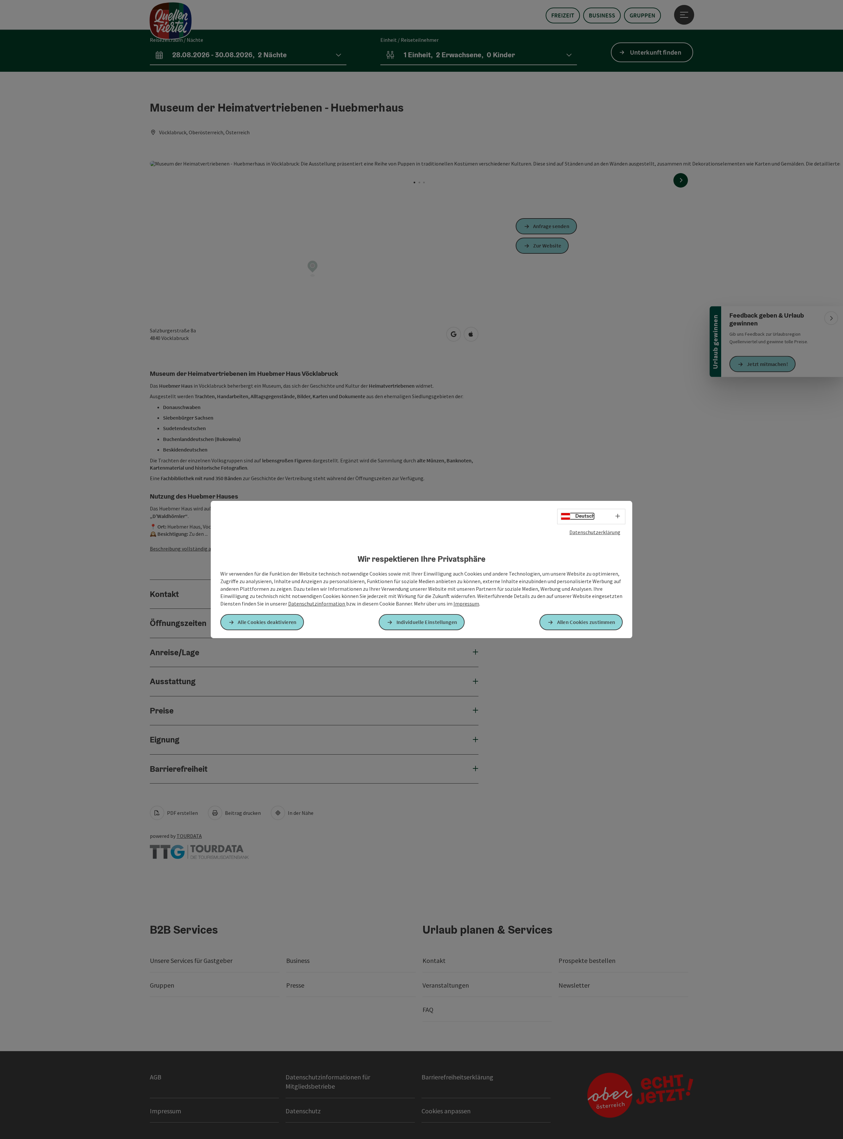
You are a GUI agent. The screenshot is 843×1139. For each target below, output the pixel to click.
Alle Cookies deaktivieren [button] (267, 622)
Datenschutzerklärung (594, 532)
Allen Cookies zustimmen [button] (586, 622)
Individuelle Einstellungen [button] (426, 622)
